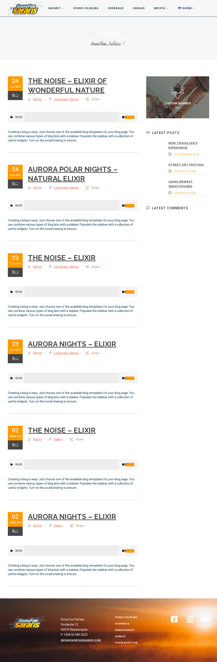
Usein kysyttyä (126, 642)
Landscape (61, 99)
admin (37, 99)
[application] (73, 117)
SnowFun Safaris (105, 43)
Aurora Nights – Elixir (72, 344)
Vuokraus (122, 623)
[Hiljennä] (124, 117)
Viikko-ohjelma (126, 617)
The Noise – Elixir (62, 258)
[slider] (132, 115)
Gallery (58, 439)
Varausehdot (125, 630)
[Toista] (11, 117)
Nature (74, 99)
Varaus (120, 636)
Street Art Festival (186, 164)
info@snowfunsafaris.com (81, 640)
